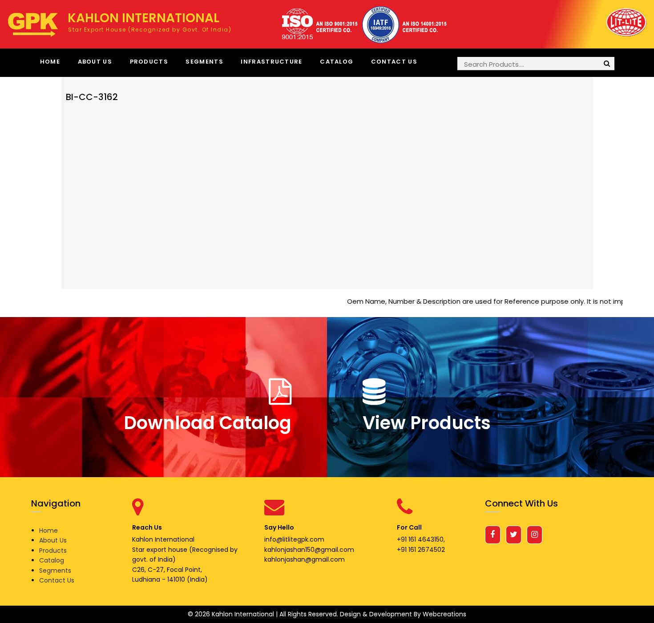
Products (149, 61)
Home (50, 61)
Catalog (336, 61)
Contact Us (394, 61)
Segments (204, 61)
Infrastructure (271, 61)
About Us (95, 61)
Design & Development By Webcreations (403, 614)
